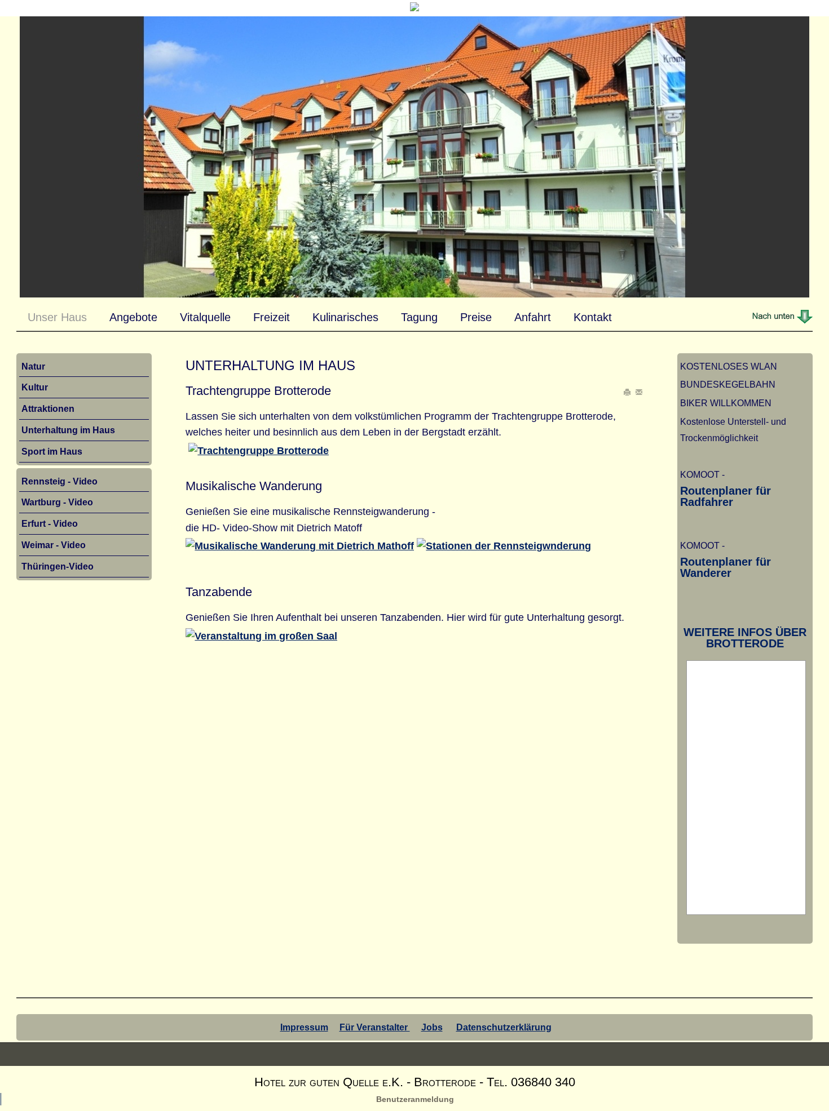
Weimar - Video (53, 545)
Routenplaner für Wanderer (725, 567)
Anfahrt (532, 317)
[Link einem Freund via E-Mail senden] (638, 392)
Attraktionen (47, 408)
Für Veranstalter (374, 1027)
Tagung (419, 317)
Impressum (304, 1027)
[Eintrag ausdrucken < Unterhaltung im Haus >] (628, 392)
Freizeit (271, 317)
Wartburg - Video (57, 502)
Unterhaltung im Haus (68, 430)
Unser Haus (57, 317)
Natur (33, 366)
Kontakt (593, 317)
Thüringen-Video (57, 566)
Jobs (432, 1027)
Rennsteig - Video (59, 481)
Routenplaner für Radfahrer (725, 496)
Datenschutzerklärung (504, 1027)
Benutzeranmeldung (415, 1099)
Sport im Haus (51, 451)
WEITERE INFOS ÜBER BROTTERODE (745, 638)
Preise (476, 317)
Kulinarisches (345, 317)
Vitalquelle (205, 317)
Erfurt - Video (49, 523)
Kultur (34, 387)
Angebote (133, 317)
